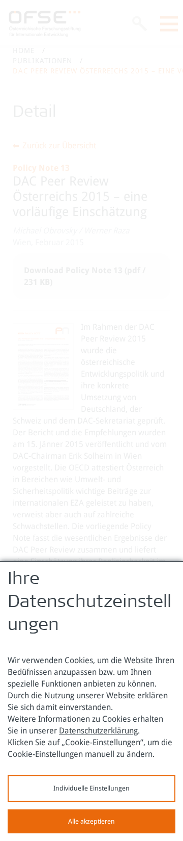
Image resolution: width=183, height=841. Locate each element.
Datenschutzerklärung (98, 730)
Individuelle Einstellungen (91, 788)
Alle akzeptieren (91, 821)
